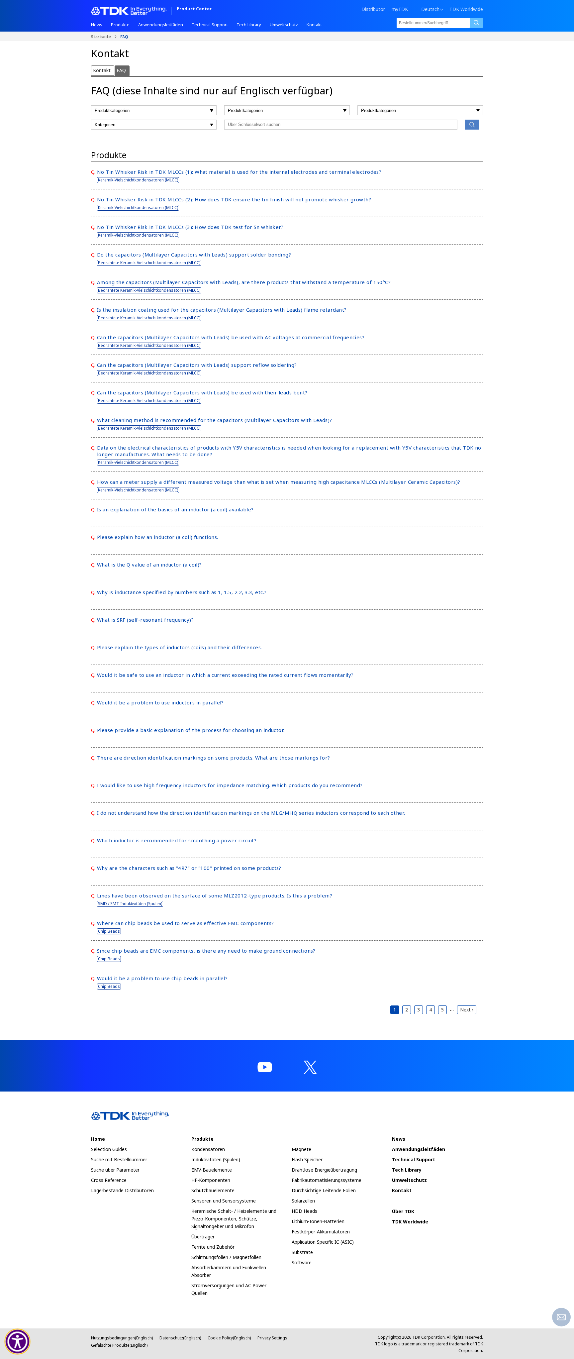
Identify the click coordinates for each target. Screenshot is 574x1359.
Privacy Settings (272, 1338)
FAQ (121, 70)
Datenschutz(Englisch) (180, 1338)
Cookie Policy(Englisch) (229, 1338)
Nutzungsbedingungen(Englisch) (122, 1338)
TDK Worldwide (466, 9)
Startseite (101, 36)
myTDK (400, 9)
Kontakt (102, 70)
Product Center (194, 9)
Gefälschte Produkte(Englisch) (119, 1345)
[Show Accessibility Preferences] (18, 1342)
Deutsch (430, 9)
